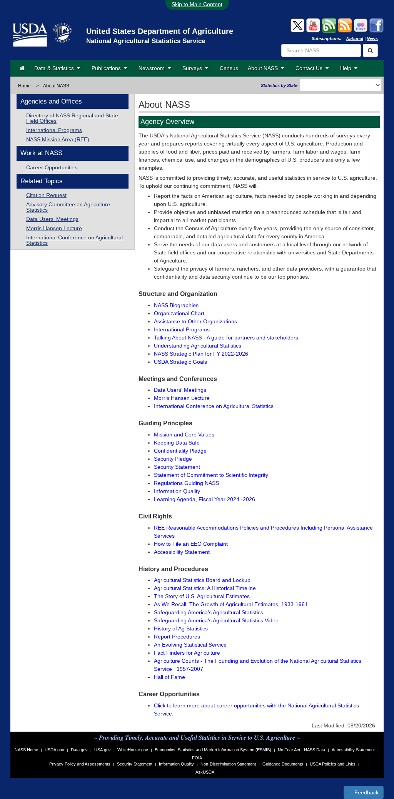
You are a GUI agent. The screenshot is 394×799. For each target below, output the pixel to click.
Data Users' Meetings (52, 219)
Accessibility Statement (182, 552)
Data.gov (79, 749)
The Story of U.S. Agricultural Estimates (202, 596)
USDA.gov (54, 749)
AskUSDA (204, 772)
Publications (108, 68)
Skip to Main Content (197, 4)
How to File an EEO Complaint (191, 544)
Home (24, 86)
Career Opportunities (51, 167)
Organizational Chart (179, 313)
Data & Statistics (55, 68)
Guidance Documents (282, 764)
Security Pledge (173, 459)
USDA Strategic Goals (180, 362)
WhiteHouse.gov (132, 749)
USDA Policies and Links (333, 764)
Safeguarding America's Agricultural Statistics (208, 612)
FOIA (197, 758)
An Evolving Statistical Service (190, 645)
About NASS (264, 68)
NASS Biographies (176, 305)
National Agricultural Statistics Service (145, 41)
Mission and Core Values (184, 434)
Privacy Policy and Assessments (79, 764)
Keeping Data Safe (177, 443)
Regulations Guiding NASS (186, 483)
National (354, 38)
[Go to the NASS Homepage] (22, 68)
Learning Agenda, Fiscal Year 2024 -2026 (204, 499)
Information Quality (177, 491)
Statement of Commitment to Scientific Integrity (211, 475)
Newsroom (153, 68)
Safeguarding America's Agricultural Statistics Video (216, 620)
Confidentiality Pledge (180, 451)
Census (229, 68)
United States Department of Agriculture (159, 31)
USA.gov (102, 749)
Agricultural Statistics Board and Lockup (202, 580)
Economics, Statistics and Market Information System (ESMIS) (213, 749)
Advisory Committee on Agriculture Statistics (68, 207)
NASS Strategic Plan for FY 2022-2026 (201, 354)
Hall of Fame (169, 677)
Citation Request (46, 195)
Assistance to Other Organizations (195, 321)
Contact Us (311, 68)
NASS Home (26, 749)
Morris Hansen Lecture (54, 228)
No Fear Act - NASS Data (301, 749)
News (372, 38)
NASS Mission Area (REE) (57, 139)
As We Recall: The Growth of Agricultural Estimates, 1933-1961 (231, 604)
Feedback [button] (366, 792)
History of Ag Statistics (181, 628)
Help (347, 68)
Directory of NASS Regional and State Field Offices (72, 118)
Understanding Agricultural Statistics (197, 346)
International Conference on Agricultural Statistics (74, 240)
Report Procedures (177, 637)
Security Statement (177, 467)
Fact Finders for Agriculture (187, 653)
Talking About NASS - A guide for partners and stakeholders (226, 337)
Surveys (193, 68)
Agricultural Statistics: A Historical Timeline (205, 588)
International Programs (54, 130)
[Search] (370, 50)
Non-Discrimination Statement (228, 764)
